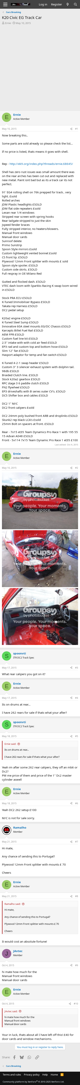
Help (45, 1074)
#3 (76, 667)
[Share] (71, 129)
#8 (76, 896)
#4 (76, 698)
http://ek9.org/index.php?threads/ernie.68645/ (41, 164)
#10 (76, 1003)
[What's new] (67, 4)
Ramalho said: (12, 904)
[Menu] (5, 4)
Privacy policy (32, 1074)
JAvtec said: (10, 1011)
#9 (76, 965)
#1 (76, 128)
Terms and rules (12, 1074)
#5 (76, 736)
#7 (76, 841)
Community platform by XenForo (33, 1081)
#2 (76, 467)
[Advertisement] (40, 66)
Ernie (8, 23)
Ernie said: (10, 744)
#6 (76, 803)
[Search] (75, 4)
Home (54, 1074)
